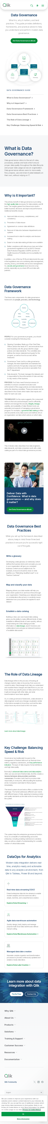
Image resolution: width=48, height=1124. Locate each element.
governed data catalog (30, 410)
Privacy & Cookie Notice (32, 1110)
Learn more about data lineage (14, 731)
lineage (37, 404)
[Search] (31, 5)
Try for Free (16, 994)
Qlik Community (10, 1082)
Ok (23, 1114)
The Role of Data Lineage (18, 120)
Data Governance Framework (20, 109)
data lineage (20, 626)
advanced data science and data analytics (27, 772)
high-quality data (12, 204)
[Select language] (37, 5)
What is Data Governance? (19, 98)
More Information (23, 1119)
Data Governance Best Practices (21, 114)
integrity (31, 404)
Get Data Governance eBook (24, 41)
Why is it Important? (16, 103)
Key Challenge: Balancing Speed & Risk (24, 125)
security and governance (15, 266)
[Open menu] (42, 5)
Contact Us (31, 994)
